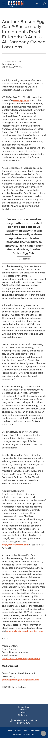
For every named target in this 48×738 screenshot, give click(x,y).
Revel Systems (21, 100)
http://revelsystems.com (15, 544)
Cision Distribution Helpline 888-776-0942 (24, 721)
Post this (26, 259)
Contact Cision (23, 707)
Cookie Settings (35, 730)
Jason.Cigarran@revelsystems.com (21, 658)
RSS (25, 730)
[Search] (44, 4)
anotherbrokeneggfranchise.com (24, 631)
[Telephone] (37, 4)
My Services (23, 715)
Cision (27, 734)
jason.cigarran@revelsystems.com (20, 679)
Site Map (18, 730)
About (23, 712)
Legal (10, 730)
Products (23, 710)
